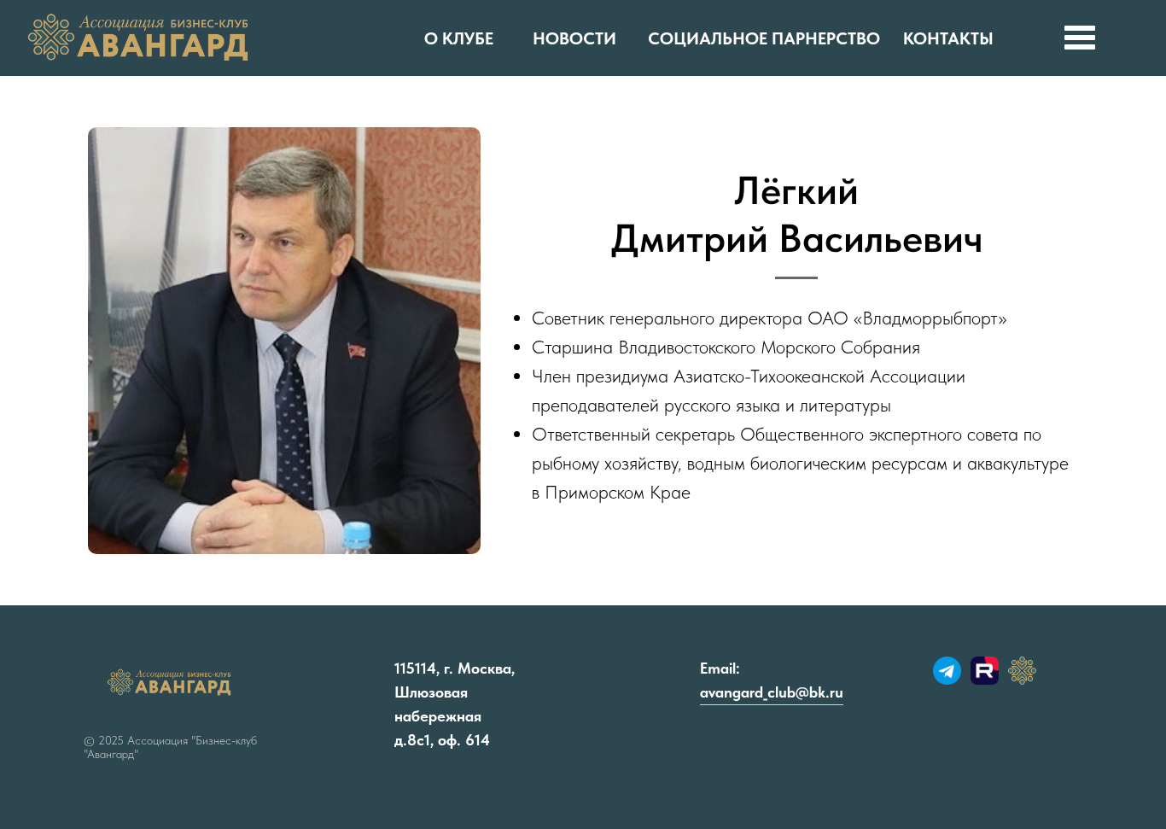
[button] (1079, 38)
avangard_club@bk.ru (771, 692)
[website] (947, 680)
